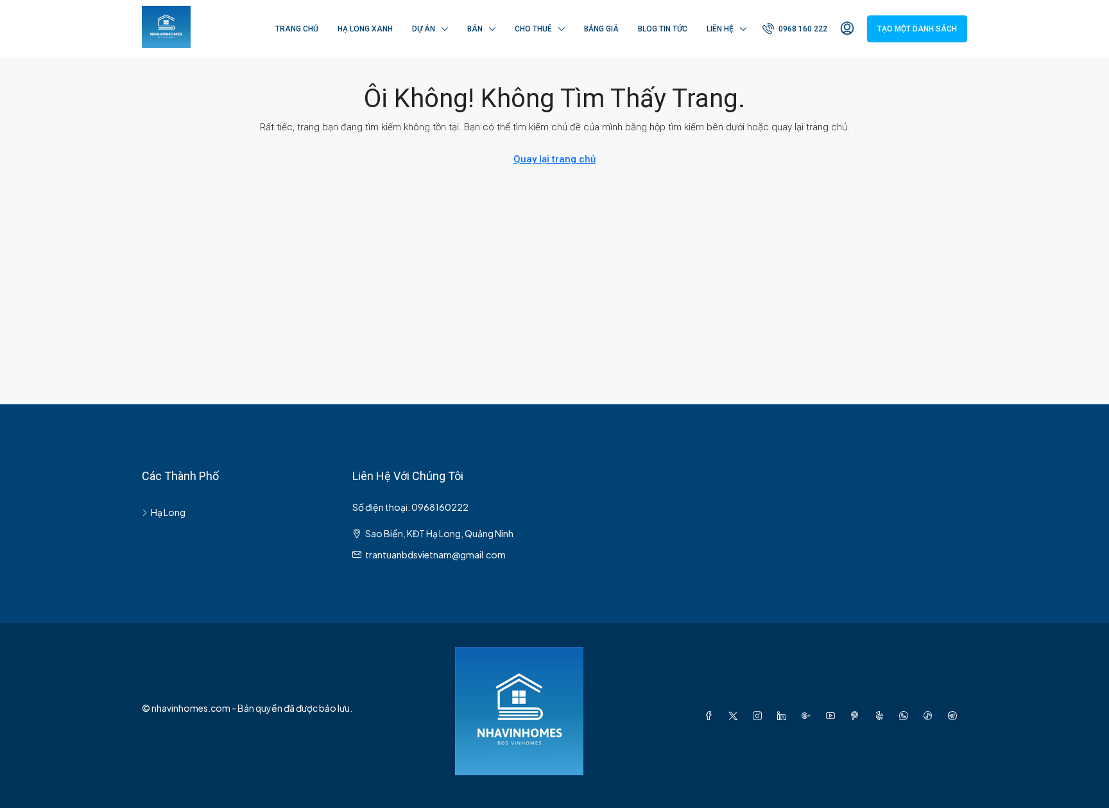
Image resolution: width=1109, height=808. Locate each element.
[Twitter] (735, 715)
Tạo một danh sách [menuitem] (917, 28)
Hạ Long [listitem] (168, 512)
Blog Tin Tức (662, 28)
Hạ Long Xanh (365, 28)
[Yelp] (882, 715)
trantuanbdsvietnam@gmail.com (435, 554)
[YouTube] (833, 715)
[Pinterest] (857, 715)
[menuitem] (795, 29)
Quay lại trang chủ (554, 159)
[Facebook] (711, 715)
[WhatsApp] (906, 715)
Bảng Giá (601, 28)
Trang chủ (296, 28)
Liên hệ (720, 28)
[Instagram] (760, 715)
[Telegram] (955, 715)
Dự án (423, 28)
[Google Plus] (809, 715)
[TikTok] (931, 715)
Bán (475, 28)
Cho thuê (533, 28)
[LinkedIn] (784, 715)
